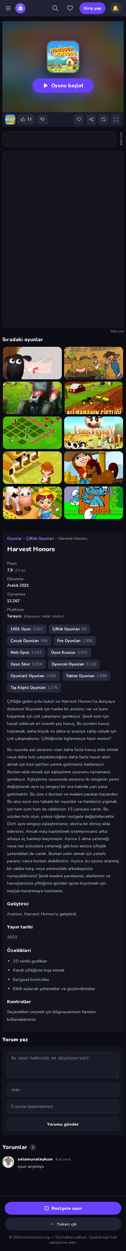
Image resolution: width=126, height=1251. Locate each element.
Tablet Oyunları (86, 676)
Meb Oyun (26, 652)
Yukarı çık (66, 1224)
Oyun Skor (26, 664)
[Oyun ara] (55, 8)
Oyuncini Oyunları (74, 664)
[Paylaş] (91, 119)
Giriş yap (92, 8)
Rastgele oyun (67, 1208)
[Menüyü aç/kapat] (8, 8)
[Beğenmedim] (42, 119)
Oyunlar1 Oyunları (34, 676)
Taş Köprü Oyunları (34, 687)
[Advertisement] (63, 139)
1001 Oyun (27, 629)
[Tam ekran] (116, 119)
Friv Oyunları (75, 641)
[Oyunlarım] (70, 8)
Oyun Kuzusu (69, 652)
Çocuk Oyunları (29, 641)
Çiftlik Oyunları (40, 538)
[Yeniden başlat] (103, 119)
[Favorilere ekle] (79, 119)
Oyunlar (14, 538)
